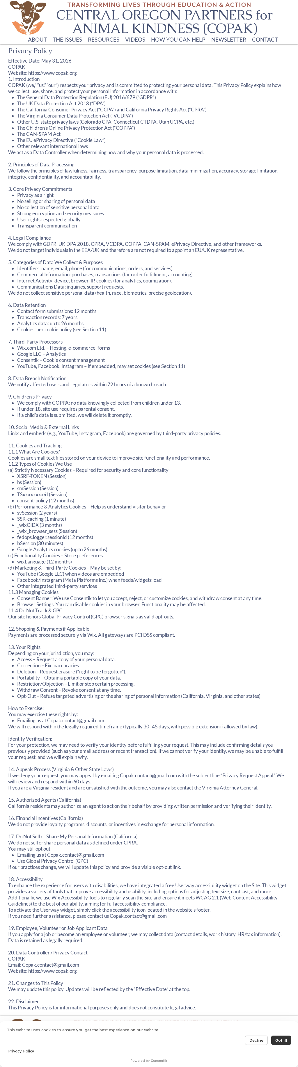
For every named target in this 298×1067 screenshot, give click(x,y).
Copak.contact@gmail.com (75, 720)
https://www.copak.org (52, 971)
